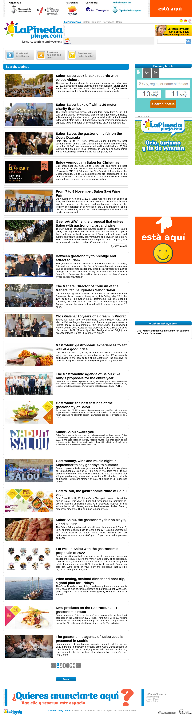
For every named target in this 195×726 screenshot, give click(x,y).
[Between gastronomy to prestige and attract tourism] (29, 276)
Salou (86, 22)
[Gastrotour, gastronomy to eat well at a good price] (29, 365)
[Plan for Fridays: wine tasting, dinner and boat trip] (29, 599)
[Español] (181, 22)
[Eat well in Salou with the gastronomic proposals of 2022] (29, 569)
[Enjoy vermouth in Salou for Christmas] (29, 182)
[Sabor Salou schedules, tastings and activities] (29, 153)
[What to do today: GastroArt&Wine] (29, 241)
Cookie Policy (152, 701)
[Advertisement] (109, 30)
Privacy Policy (152, 699)
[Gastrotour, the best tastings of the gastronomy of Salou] (29, 423)
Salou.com (77, 710)
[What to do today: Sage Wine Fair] (29, 211)
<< (53, 665)
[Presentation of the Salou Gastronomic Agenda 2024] (29, 394)
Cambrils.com (92, 710)
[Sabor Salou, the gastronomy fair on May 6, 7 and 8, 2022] (29, 540)
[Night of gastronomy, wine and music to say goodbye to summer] (29, 481)
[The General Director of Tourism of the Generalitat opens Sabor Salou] (29, 306)
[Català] (185, 22)
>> (78, 665)
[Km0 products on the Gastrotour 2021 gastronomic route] (29, 628)
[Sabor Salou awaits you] (29, 452)
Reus (119, 22)
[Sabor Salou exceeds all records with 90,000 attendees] (29, 96)
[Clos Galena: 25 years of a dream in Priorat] (29, 336)
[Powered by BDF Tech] (185, 713)
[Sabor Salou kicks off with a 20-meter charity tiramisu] (29, 125)
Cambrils (96, 22)
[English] (190, 22)
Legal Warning (152, 697)
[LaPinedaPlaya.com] (33, 39)
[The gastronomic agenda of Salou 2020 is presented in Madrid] (29, 657)
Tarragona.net (109, 710)
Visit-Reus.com (127, 710)
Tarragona (108, 22)
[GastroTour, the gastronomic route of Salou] (29, 511)
